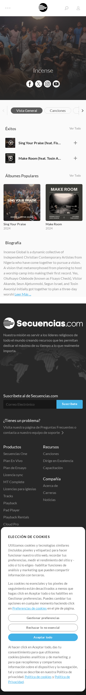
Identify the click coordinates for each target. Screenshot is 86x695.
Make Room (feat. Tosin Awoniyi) (40, 158)
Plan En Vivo (12, 460)
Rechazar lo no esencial (43, 627)
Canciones (58, 110)
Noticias (49, 499)
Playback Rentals (16, 517)
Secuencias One (15, 453)
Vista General (26, 110)
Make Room (54, 224)
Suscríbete (69, 404)
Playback (10, 503)
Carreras (49, 492)
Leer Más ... (23, 294)
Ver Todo (75, 128)
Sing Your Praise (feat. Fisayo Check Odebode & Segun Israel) (40, 143)
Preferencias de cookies (29, 608)
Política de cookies (38, 677)
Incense (43, 70)
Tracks (8, 496)
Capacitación (53, 468)
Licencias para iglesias (19, 489)
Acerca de (50, 485)
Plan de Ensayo (14, 468)
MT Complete (13, 482)
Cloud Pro (11, 524)
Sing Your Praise (15, 224)
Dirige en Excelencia (58, 460)
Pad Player (11, 510)
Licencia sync (13, 475)
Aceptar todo (43, 637)
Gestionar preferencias (43, 618)
